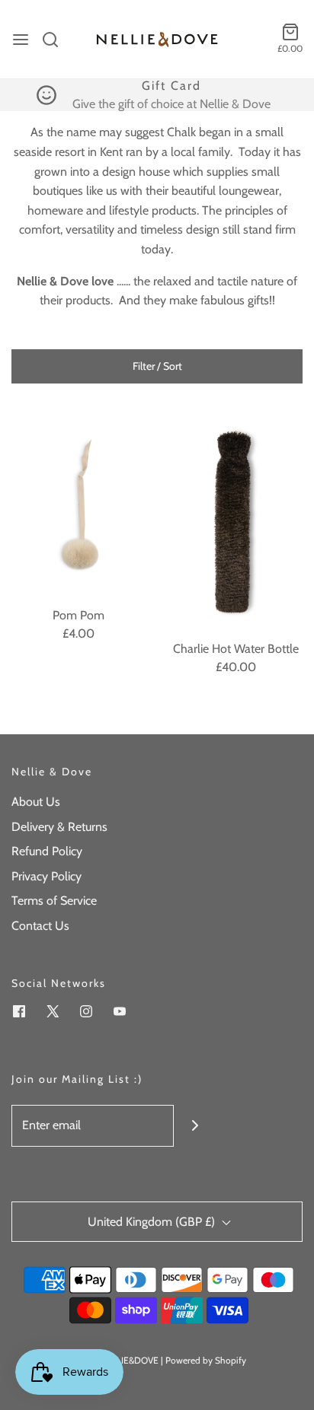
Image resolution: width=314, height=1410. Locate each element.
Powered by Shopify (205, 1360)
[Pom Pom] (78, 505)
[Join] (195, 1126)
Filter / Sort (157, 366)
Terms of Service (54, 900)
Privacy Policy (46, 876)
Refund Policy (46, 851)
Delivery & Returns (59, 827)
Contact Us (40, 925)
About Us (35, 801)
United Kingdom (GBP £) (153, 1221)
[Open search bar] (56, 39)
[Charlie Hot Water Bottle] (235, 522)
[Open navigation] (20, 39)
